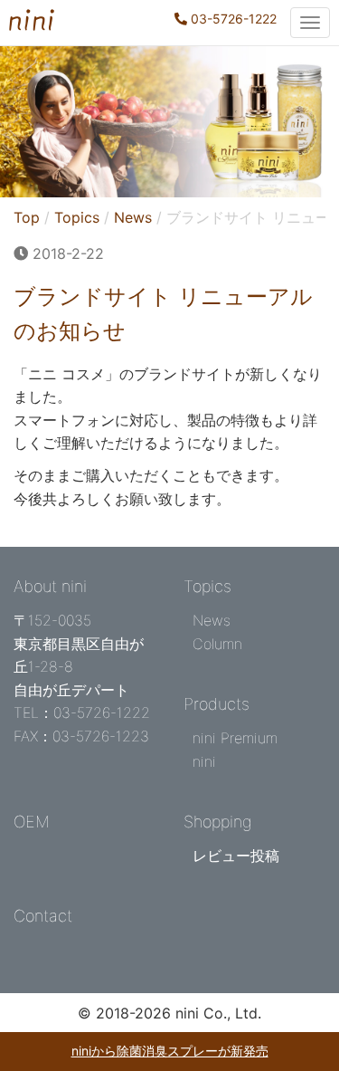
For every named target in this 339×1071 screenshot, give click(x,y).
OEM (32, 821)
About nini (50, 586)
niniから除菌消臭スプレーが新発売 (169, 1050)
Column (217, 644)
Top (27, 217)
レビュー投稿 (236, 855)
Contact (43, 915)
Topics (76, 217)
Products (217, 703)
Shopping (218, 821)
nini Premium (235, 738)
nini (204, 761)
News (133, 217)
